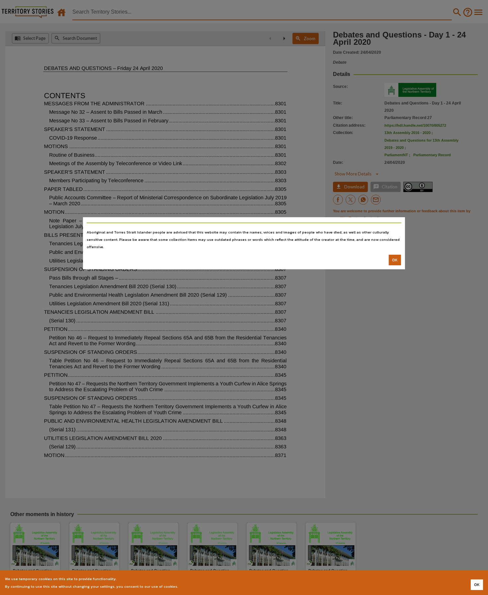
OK (395, 260)
